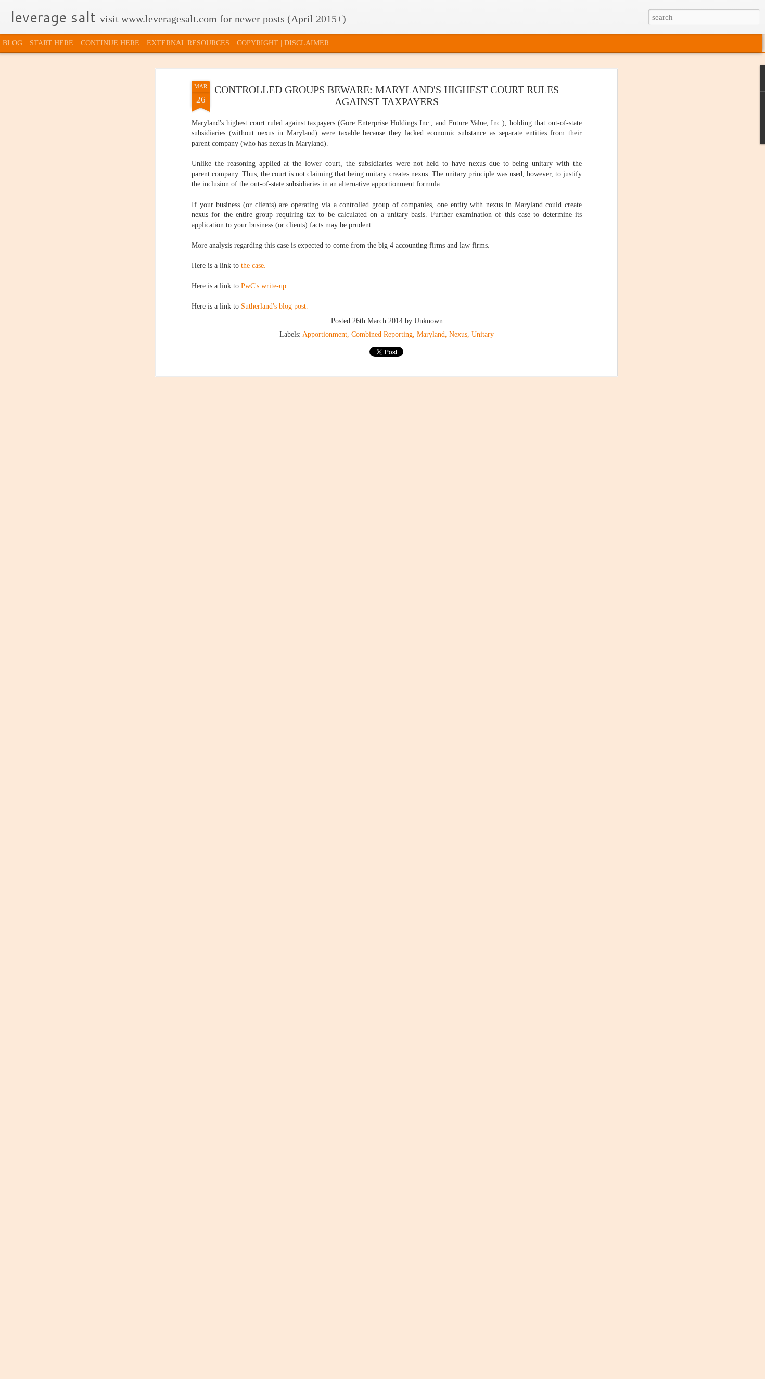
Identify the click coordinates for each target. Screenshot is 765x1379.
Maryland (431, 334)
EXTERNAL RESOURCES (188, 43)
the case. (253, 266)
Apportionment (324, 334)
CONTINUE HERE (110, 43)
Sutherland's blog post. (274, 307)
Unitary (482, 334)
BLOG (12, 43)
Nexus (458, 334)
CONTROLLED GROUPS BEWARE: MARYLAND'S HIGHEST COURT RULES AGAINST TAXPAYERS (386, 95)
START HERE (51, 43)
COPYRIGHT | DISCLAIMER (283, 43)
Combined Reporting (382, 334)
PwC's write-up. (264, 286)
